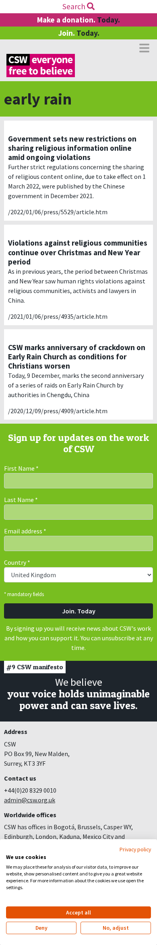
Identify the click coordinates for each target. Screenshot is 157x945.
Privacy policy (135, 849)
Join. (78, 33)
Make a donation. (78, 20)
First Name (21, 468)
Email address (25, 531)
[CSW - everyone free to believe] (40, 65)
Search (74, 6)
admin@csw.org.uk (29, 800)
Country (17, 562)
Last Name (21, 500)
